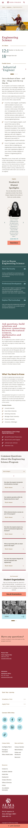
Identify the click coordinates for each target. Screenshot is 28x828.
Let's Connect (15, 826)
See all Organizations (13, 594)
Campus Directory (6, 779)
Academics (9, 7)
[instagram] (4, 719)
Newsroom (17, 757)
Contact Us (5, 769)
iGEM (7, 616)
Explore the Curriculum (11, 300)
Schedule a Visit (7, 699)
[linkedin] (12, 727)
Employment (5, 777)
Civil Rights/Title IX (7, 747)
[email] (19, 727)
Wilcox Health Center (7, 754)
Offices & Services (7, 782)
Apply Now (5, 704)
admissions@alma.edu (7, 677)
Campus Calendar (19, 747)
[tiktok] (4, 734)
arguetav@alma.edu (6, 658)
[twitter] (19, 719)
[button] (2, 69)
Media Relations (19, 749)
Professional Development (12, 284)
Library (4, 785)
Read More (14, 243)
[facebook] (12, 719)
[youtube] (4, 727)
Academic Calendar (7, 771)
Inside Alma (5, 774)
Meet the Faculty (8, 269)
